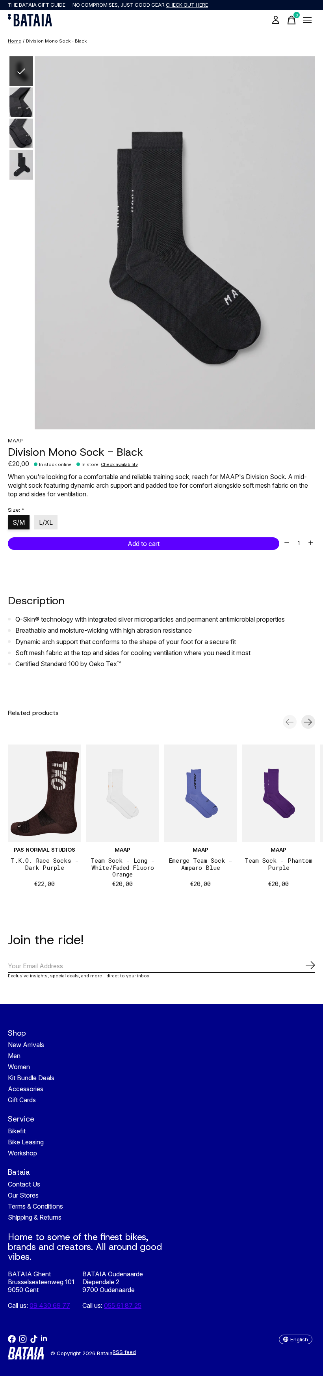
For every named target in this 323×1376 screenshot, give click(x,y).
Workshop (22, 1153)
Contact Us (24, 1184)
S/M (19, 522)
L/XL (46, 522)
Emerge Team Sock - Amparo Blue (200, 864)
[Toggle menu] (307, 20)
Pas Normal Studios (44, 850)
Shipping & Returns (34, 1217)
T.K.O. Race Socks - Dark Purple (45, 864)
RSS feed (124, 1352)
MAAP (15, 440)
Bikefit (17, 1131)
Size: (16, 510)
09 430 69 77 (50, 1305)
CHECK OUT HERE (187, 5)
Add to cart (144, 544)
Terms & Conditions (35, 1206)
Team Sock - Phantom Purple (278, 864)
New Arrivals (26, 1045)
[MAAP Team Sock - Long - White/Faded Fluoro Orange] (122, 793)
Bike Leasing (26, 1142)
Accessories (25, 1089)
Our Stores (23, 1195)
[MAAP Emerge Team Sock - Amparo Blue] (200, 793)
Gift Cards (22, 1100)
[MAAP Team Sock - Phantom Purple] (278, 793)
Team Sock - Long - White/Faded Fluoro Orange (123, 867)
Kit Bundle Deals (31, 1078)
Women (19, 1067)
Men (14, 1056)
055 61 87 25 (122, 1305)
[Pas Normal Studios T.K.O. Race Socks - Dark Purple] (44, 793)
